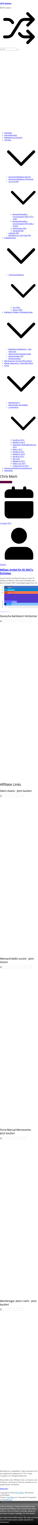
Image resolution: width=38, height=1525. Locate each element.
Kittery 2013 (17, 449)
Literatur (7, 140)
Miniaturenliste (14, 358)
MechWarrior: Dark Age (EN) (19, 235)
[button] (21, 174)
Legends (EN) (13, 233)
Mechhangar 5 (14, 402)
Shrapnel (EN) (18, 231)
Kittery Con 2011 (19, 463)
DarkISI (3, 564)
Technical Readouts (16, 275)
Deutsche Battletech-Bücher (19, 177)
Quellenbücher (10, 238)
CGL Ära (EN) (13, 181)
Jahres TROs (17, 310)
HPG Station (6, 3)
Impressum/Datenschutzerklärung (18, 468)
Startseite (8, 133)
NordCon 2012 (18, 456)
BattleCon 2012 (19, 461)
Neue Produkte (6, 482)
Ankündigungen (10, 135)
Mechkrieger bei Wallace (18, 405)
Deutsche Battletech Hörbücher (21, 179)
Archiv (6, 365)
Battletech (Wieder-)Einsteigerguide (18, 312)
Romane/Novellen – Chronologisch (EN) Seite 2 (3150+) (23, 223)
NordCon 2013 (18, 452)
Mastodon (4, 1488)
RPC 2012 (16, 459)
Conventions (13, 407)
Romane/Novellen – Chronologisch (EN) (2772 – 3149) (23, 216)
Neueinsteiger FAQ (15, 356)
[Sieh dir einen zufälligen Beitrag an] (19, 47)
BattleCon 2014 (19, 442)
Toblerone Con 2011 (21, 466)
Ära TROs (16, 307)
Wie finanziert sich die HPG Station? (18, 361)
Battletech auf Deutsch (13, 137)
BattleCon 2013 (19, 454)
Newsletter (8, 470)
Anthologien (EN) (19, 228)
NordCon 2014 (18, 440)
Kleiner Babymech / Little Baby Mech (18, 363)
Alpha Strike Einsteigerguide (19, 354)
